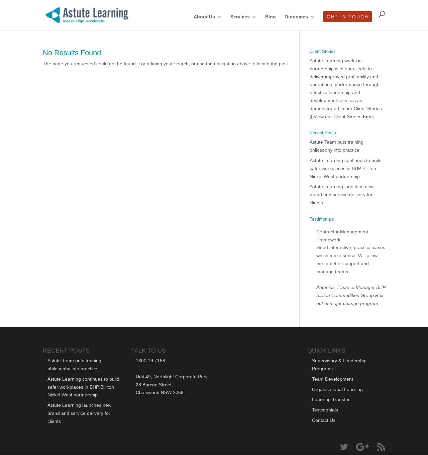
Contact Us (323, 420)
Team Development (332, 379)
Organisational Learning (337, 389)
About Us (204, 16)
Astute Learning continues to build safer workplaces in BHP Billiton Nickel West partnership (346, 168)
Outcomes (296, 16)
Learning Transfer (331, 399)
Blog (270, 16)
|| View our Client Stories (342, 116)
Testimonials (325, 409)
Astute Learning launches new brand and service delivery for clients (341, 194)
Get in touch (347, 16)
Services (240, 16)
